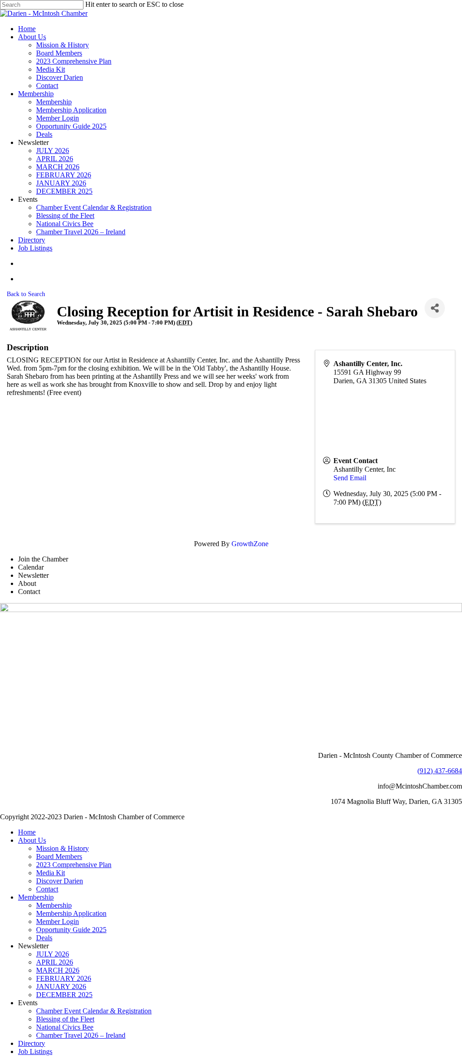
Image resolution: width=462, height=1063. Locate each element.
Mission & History (62, 848)
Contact (47, 889)
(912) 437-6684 (439, 771)
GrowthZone (249, 544)
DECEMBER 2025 (64, 994)
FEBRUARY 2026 (63, 978)
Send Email (349, 478)
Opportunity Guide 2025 (71, 929)
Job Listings (35, 1051)
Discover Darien (59, 881)
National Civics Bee (64, 1027)
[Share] (435, 308)
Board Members (59, 856)
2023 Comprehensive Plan (73, 864)
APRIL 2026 (54, 962)
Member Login (57, 921)
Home (27, 832)
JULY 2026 (52, 954)
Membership (36, 897)
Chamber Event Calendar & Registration (94, 1011)
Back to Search (26, 293)
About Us (32, 840)
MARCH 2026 (57, 970)
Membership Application (71, 913)
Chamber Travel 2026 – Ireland (80, 1035)
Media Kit (50, 873)
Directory (31, 1043)
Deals (44, 938)
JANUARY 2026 (61, 986)
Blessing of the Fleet (65, 1019)
